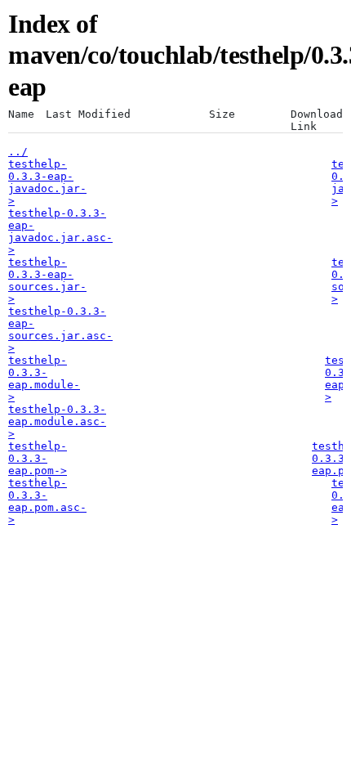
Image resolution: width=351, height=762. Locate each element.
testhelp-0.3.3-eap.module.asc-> (57, 421)
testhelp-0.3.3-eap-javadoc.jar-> (47, 182)
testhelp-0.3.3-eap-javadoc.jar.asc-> (60, 231)
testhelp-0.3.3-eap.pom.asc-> (47, 501)
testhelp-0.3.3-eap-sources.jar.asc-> (60, 329)
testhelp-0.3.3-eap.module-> (44, 378)
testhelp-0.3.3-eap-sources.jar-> (47, 280)
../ (18, 152)
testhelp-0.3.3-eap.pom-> (37, 458)
